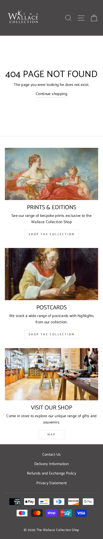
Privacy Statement (51, 483)
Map (51, 434)
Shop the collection (52, 334)
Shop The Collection (52, 234)
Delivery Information (51, 464)
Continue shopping (51, 94)
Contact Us (51, 454)
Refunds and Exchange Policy (51, 473)
